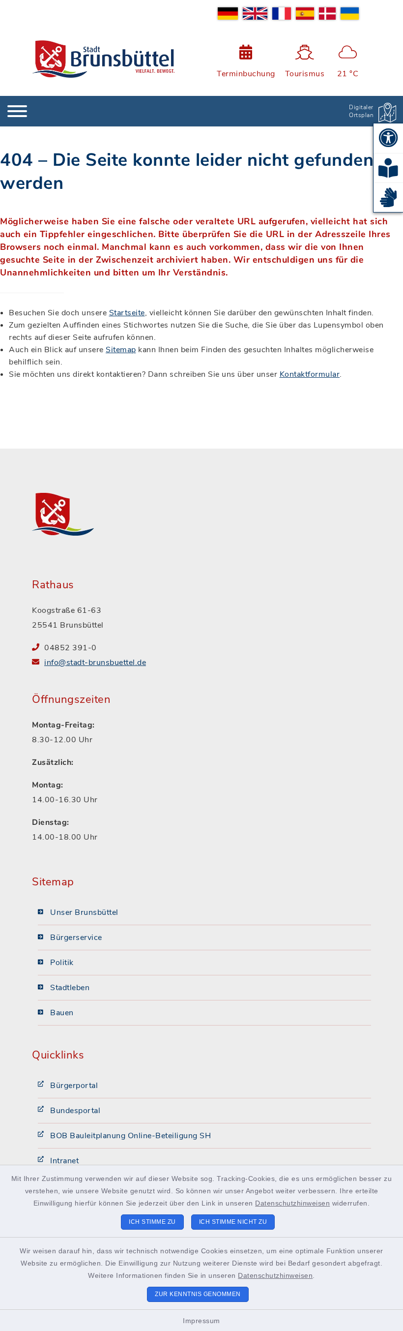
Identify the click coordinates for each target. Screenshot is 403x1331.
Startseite (127, 312)
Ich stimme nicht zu (233, 1221)
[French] (281, 13)
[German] (228, 13)
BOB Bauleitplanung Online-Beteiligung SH (130, 1135)
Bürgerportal (74, 1085)
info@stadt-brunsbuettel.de (95, 662)
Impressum (201, 1321)
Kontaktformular (310, 374)
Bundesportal (75, 1110)
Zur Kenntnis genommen (198, 1294)
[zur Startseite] (103, 59)
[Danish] (327, 13)
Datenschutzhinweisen (292, 1203)
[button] (388, 138)
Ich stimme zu (152, 1221)
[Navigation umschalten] (17, 111)
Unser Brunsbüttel (84, 912)
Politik (62, 962)
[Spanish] (305, 13)
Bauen (62, 1012)
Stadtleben (69, 987)
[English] (255, 13)
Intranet (64, 1160)
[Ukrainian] (350, 13)
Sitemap (121, 349)
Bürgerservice (76, 937)
